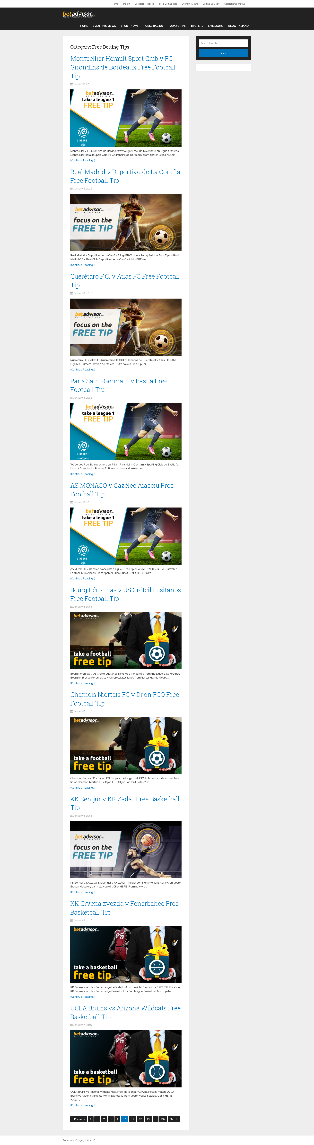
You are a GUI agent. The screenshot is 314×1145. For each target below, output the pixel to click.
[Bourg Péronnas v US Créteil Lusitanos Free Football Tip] (126, 640)
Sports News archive (234, 4)
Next (173, 1119)
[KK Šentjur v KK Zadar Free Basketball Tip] (126, 849)
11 (132, 1119)
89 (163, 1119)
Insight (126, 4)
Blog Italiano (238, 25)
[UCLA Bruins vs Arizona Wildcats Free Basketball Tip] (126, 1058)
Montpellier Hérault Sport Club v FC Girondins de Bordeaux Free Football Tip (123, 67)
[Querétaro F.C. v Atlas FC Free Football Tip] (126, 327)
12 (140, 1119)
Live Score (215, 25)
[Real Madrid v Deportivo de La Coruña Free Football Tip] (126, 222)
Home (115, 4)
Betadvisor (69, 1140)
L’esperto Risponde (144, 4)
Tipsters (197, 25)
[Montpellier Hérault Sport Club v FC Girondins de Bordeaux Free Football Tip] (126, 118)
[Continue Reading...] (82, 160)
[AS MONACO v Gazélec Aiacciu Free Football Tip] (126, 536)
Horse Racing (153, 25)
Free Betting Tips (168, 4)
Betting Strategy (211, 4)
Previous (79, 1119)
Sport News (130, 25)
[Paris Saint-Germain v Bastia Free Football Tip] (126, 431)
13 (148, 1119)
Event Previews (190, 4)
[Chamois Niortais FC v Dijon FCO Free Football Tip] (126, 745)
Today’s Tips (177, 25)
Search (223, 53)
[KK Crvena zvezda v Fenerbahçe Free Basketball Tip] (126, 954)
